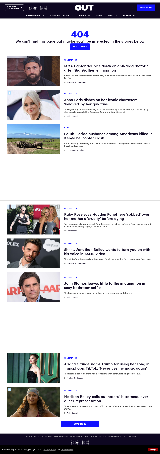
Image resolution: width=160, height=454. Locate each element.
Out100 (127, 15)
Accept (153, 450)
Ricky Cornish (72, 116)
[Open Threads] (41, 8)
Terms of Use (67, 450)
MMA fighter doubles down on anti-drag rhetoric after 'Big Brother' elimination (106, 68)
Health (82, 15)
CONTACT (28, 437)
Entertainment (33, 15)
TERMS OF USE (114, 437)
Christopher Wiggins (75, 150)
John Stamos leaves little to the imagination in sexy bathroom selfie (104, 285)
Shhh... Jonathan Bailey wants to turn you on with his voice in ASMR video (107, 251)
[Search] (133, 7)
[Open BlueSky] (35, 8)
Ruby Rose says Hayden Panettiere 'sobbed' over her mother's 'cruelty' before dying (107, 216)
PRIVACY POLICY (98, 437)
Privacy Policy (50, 450)
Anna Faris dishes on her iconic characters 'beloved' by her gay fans (101, 102)
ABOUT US (38, 437)
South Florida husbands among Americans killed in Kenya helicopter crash (108, 136)
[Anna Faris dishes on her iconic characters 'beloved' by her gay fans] (33, 105)
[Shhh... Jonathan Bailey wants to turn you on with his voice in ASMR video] (33, 253)
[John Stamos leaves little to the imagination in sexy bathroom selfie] (33, 287)
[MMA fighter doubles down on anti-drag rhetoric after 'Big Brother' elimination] (33, 71)
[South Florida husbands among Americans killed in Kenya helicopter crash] (33, 138)
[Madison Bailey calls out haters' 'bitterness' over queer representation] (33, 401)
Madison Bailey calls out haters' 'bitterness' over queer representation (106, 398)
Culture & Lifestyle (59, 15)
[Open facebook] (30, 8)
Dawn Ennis (72, 231)
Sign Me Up (146, 7)
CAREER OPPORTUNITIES (56, 437)
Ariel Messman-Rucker (76, 82)
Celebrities (70, 60)
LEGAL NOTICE (129, 437)
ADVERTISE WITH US (79, 437)
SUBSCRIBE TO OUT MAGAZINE (13, 7)
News (111, 15)
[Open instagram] (46, 8)
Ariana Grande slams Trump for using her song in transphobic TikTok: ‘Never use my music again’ (106, 366)
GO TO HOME (80, 46)
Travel (99, 15)
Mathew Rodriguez (75, 378)
